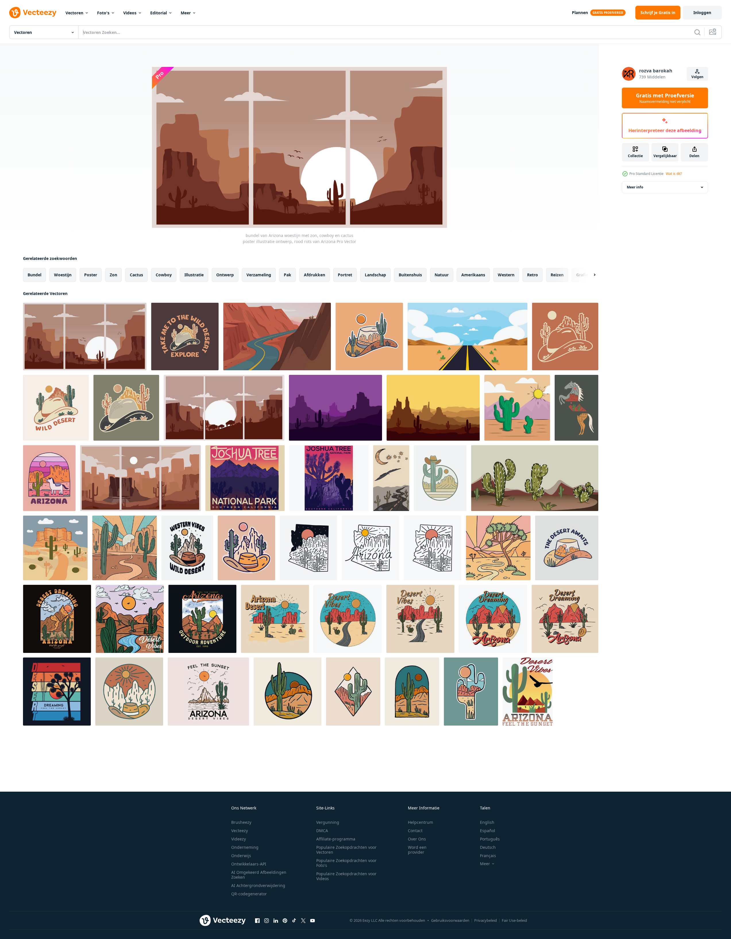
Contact (415, 830)
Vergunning (327, 822)
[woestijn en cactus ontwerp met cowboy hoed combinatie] (565, 336)
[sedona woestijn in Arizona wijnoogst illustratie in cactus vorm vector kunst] (471, 692)
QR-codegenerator (249, 893)
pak (287, 274)
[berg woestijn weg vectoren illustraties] (277, 336)
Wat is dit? (674, 173)
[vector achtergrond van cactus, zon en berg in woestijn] (517, 408)
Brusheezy (241, 822)
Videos (129, 13)
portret (345, 274)
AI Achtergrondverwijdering (258, 885)
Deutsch (488, 847)
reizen (557, 274)
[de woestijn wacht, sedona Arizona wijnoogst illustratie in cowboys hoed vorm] (566, 548)
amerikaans (473, 274)
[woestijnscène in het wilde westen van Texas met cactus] (534, 478)
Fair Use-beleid (514, 920)
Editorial (158, 13)
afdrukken (314, 274)
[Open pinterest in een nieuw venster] (285, 920)
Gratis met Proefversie (665, 98)
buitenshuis (410, 274)
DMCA (322, 830)
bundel (34, 274)
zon (113, 274)
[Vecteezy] (32, 12)
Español (487, 830)
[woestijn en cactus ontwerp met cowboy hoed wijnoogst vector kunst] (126, 408)
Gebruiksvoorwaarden (450, 920)
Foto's (103, 13)
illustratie (194, 274)
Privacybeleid (485, 920)
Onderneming (245, 847)
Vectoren (74, 13)
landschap (375, 274)
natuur (442, 274)
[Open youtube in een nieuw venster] (312, 920)
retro (532, 274)
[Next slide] (589, 275)
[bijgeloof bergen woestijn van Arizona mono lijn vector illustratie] (370, 548)
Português (490, 839)
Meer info (635, 187)
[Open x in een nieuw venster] (303, 920)
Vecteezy (239, 830)
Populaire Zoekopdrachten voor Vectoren (346, 849)
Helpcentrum (420, 822)
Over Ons (417, 839)
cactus (136, 274)
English (487, 822)
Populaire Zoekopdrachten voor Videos (346, 876)
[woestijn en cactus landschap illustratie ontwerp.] (335, 408)
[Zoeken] (697, 32)
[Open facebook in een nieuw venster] (257, 920)
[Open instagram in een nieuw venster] (266, 920)
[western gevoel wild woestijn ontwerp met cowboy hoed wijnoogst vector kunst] (187, 548)
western (506, 274)
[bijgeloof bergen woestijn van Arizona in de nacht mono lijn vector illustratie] (308, 548)
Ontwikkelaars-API (248, 864)
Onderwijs (241, 855)
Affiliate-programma (335, 839)
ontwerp (225, 274)
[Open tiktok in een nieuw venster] (294, 920)
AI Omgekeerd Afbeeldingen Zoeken (258, 874)
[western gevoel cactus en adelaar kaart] (391, 478)
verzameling (258, 274)
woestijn (63, 274)
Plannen (580, 12)
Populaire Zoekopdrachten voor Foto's (346, 863)
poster (90, 274)
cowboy (164, 274)
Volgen (697, 76)
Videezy (238, 839)
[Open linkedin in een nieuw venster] (275, 920)
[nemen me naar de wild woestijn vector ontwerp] (185, 336)
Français (488, 855)
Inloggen (702, 12)
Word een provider (417, 849)
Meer (186, 13)
